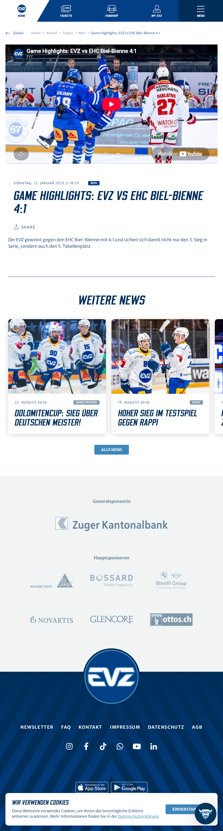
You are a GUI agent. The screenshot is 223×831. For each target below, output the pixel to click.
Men (94, 183)
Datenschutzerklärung (138, 816)
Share (28, 227)
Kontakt (90, 727)
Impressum (125, 727)
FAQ (66, 727)
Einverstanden (188, 809)
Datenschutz (166, 727)
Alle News (111, 449)
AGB (197, 727)
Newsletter (37, 727)
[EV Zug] (111, 676)
